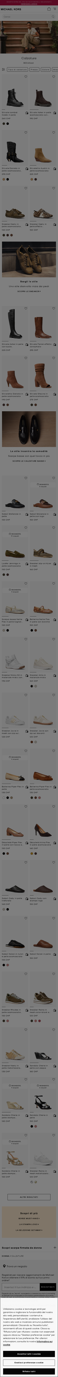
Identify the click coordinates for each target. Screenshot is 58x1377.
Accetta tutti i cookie (29, 1354)
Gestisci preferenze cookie (28, 1362)
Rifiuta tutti (29, 1371)
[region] (29, 1337)
